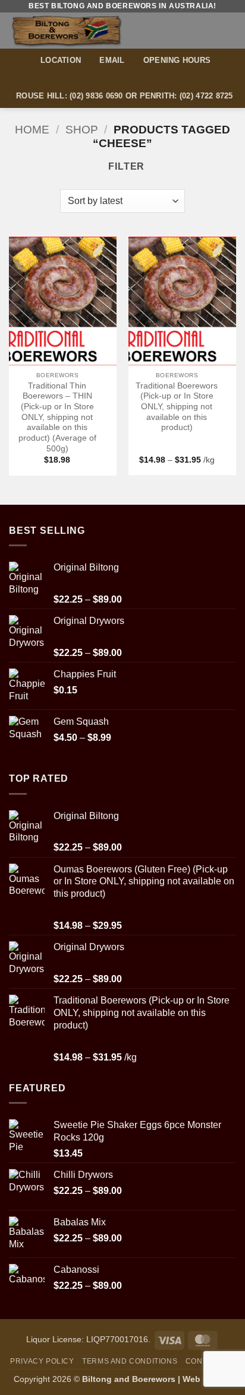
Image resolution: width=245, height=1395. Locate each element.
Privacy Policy (42, 1361)
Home (32, 129)
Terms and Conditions (129, 1361)
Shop (81, 129)
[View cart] (207, 30)
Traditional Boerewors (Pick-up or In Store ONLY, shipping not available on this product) (177, 406)
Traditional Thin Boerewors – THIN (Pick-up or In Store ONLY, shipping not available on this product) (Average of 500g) (57, 417)
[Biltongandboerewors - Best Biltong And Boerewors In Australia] (88, 30)
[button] (229, 30)
